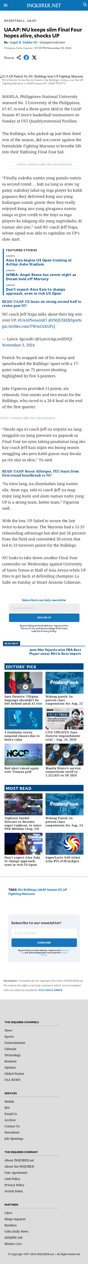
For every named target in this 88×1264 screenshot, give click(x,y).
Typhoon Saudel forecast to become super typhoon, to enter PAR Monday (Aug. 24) (23, 823)
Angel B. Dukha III (23, 42)
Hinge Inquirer (15, 1219)
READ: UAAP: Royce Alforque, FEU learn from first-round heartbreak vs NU (40, 473)
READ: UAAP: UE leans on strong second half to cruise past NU (41, 303)
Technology (12, 1055)
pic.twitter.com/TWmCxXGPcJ (28, 326)
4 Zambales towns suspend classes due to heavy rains (22, 735)
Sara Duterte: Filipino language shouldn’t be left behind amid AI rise (23, 700)
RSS (7, 1108)
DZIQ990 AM (13, 1237)
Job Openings (13, 1138)
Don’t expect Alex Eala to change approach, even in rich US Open (35, 291)
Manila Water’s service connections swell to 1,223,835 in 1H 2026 (63, 771)
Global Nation (14, 1074)
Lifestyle (10, 1049)
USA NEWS (12, 1080)
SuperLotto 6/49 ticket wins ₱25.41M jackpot (62, 859)
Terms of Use (28, 628)
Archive (10, 1120)
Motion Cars (13, 1244)
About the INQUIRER (19, 1166)
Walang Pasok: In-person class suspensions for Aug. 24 (64, 821)
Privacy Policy (48, 631)
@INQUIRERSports (65, 320)
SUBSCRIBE (44, 942)
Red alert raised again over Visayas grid (21, 770)
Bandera (10, 1225)
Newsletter (12, 1132)
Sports (9, 1036)
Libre (8, 1213)
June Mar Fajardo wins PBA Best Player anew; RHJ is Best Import (55, 651)
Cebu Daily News (16, 1231)
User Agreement (15, 1173)
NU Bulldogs (27, 890)
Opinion (10, 1067)
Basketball (14, 21)
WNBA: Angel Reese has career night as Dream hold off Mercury (41, 276)
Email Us (10, 1114)
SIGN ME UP (44, 617)
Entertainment (14, 1043)
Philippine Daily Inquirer (18, 48)
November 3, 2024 (18, 345)
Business (10, 1061)
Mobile (9, 1101)
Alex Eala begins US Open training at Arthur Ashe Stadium (39, 262)
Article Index (13, 1191)
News (8, 1030)
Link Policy (12, 1179)
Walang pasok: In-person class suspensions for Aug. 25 (64, 700)
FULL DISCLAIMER (50, 990)
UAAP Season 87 (50, 890)
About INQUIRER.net (19, 1160)
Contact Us (12, 1126)
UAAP (31, 21)
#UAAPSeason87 (32, 320)
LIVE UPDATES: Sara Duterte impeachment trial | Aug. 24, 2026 (62, 735)
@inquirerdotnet (52, 42)
